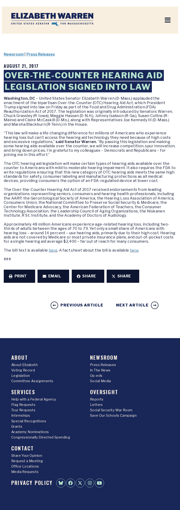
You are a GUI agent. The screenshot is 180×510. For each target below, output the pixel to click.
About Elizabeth (24, 365)
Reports (97, 399)
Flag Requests (23, 405)
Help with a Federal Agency (33, 399)
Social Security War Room (111, 410)
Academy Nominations (30, 432)
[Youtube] (99, 483)
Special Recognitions (28, 421)
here (53, 250)
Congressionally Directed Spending (40, 437)
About (19, 357)
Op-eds (96, 376)
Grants (16, 426)
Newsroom (14, 54)
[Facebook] (70, 483)
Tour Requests (23, 410)
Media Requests (25, 472)
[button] (19, 276)
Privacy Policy (31, 482)
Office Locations (25, 466)
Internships (20, 415)
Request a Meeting (27, 461)
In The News (100, 370)
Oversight (104, 392)
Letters (96, 405)
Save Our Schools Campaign (113, 415)
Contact (22, 448)
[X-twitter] (80, 483)
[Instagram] (89, 483)
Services (23, 392)
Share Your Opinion (26, 455)
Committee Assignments (32, 381)
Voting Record (23, 370)
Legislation (20, 376)
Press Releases (40, 54)
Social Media (100, 381)
